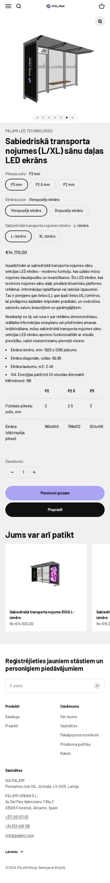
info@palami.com (19, 835)
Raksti (65, 753)
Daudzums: (14, 461)
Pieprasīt (55, 509)
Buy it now (55, 509)
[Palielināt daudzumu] (34, 472)
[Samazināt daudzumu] (12, 472)
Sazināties (68, 726)
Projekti (11, 726)
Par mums (68, 716)
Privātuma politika (75, 744)
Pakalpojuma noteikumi (79, 735)
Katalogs (12, 716)
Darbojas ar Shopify (51, 867)
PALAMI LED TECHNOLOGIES (29, 131)
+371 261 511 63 (16, 817)
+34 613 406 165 (17, 826)
